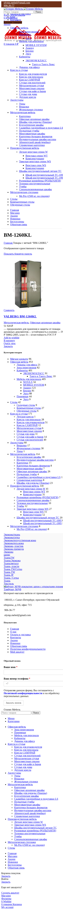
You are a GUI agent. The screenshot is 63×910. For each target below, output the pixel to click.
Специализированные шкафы (35, 189)
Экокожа (8, 552)
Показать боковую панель (18, 253)
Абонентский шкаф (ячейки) (35, 142)
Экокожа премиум (14, 549)
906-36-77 (9, 5)
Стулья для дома (28, 94)
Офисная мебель (19, 361)
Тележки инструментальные (34, 183)
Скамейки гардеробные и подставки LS (41, 127)
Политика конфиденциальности (28, 649)
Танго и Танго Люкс (43, 64)
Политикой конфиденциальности (23, 693)
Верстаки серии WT (37, 155)
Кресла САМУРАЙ (29, 79)
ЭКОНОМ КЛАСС (36, 60)
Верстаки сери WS (36, 165)
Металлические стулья (31, 85)
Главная (8, 243)
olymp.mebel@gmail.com (17, 2)
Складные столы (26, 405)
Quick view (10, 343)
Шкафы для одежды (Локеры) (35, 122)
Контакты (15, 637)
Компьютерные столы (29, 408)
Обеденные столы (27, 410)
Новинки (15, 643)
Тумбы (22, 186)
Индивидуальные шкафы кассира (37, 139)
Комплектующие (35, 158)
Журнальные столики (31, 109)
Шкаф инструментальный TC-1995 (42, 523)
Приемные (25, 34)
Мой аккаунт (17, 652)
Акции (14, 640)
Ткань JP (8, 575)
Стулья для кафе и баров (32, 91)
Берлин (30, 51)
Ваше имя (10, 667)
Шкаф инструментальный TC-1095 (42, 520)
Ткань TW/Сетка (13, 569)
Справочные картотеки (32, 145)
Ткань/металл (11, 563)
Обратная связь (18, 646)
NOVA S (27, 382)
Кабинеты (24, 56)
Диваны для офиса (29, 67)
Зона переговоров (29, 31)
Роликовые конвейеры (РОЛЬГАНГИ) (40, 180)
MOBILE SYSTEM (36, 45)
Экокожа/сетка (12, 537)
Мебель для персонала (31, 41)
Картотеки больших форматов (35, 136)
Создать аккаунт (10, 892)
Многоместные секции (31, 88)
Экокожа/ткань (12, 534)
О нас (13, 631)
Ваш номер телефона (17, 678)
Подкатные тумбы (29, 130)
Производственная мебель (24, 485)
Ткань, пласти (11, 566)
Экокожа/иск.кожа (14, 543)
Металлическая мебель (22, 454)
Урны (22, 103)
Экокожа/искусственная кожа (20, 540)
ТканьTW (9, 557)
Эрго (28, 38)
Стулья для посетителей (32, 82)
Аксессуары (16, 442)
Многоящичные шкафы (32, 133)
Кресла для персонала (31, 76)
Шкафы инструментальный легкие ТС (40, 171)
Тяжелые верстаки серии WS (35, 161)
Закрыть (8, 346)
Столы (13, 402)
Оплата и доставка (20, 634)
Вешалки (24, 106)
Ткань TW (9, 572)
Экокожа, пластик (13, 546)
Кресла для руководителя (33, 74)
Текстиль (9, 583)
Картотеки (25, 116)
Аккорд (30, 48)
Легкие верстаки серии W (33, 151)
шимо (7, 554)
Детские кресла (27, 97)
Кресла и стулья (19, 413)
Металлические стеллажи (24, 526)
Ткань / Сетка (11, 577)
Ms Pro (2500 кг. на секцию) (34, 196)
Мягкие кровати (19, 359)
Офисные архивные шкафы (34, 119)
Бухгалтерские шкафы (31, 125)
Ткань (7, 580)
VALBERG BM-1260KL (20, 316)
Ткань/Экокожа (12, 560)
